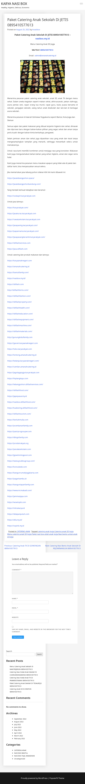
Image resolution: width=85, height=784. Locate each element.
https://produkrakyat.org (17, 443)
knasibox (36, 29)
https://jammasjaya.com (17, 496)
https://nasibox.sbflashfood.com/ (21, 402)
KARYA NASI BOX (14, 3)
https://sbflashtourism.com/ (19, 414)
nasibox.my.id (42, 38)
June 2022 (17, 727)
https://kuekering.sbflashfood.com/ (22, 408)
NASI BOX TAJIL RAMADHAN (24, 756)
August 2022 (18, 722)
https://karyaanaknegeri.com (19, 260)
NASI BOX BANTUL (21, 753)
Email (15, 608)
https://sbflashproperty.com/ (19, 302)
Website (15, 617)
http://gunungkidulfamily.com (19, 337)
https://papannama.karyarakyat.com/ (23, 231)
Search (9, 651)
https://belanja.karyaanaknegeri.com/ (23, 361)
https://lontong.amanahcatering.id (21, 355)
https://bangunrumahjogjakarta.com (22, 473)
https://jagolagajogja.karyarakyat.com (23, 372)
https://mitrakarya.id (16, 508)
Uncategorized (19, 759)
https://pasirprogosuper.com (19, 431)
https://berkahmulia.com (17, 420)
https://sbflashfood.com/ (17, 390)
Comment (16, 570)
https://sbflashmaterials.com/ (19, 331)
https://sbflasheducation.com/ (20, 313)
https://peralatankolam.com (19, 449)
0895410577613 (46, 50)
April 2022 (18, 733)
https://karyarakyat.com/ (17, 207)
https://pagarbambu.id (16, 478)
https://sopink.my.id (15, 526)
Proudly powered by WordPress (34, 778)
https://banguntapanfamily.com (20, 484)
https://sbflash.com (15, 284)
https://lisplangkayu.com (17, 378)
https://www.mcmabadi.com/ (19, 490)
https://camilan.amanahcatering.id (21, 366)
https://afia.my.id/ (14, 520)
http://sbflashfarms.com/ (17, 290)
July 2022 (17, 724)
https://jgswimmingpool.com (19, 455)
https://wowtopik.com (16, 502)
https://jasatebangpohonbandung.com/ (24, 184)
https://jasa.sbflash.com (17, 249)
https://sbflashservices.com (18, 243)
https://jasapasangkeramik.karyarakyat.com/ (26, 237)
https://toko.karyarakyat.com (19, 349)
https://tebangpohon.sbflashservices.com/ (25, 384)
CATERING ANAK (23, 531)
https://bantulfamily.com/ (18, 272)
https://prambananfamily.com (19, 425)
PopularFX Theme (56, 778)
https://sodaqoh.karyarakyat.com (21, 196)
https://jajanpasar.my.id (17, 396)
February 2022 (19, 738)
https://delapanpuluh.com (18, 514)
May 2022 (17, 730)
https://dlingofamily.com (17, 437)
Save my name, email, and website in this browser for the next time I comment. (41, 630)
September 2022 (20, 719)
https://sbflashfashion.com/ (19, 296)
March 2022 (18, 736)
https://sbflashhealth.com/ (18, 308)
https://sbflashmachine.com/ (19, 325)
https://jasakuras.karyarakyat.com (21, 213)
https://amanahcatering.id (18, 266)
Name (15, 599)
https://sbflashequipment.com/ (20, 319)
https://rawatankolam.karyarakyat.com (23, 219)
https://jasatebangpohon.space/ (20, 178)
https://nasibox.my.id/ (16, 278)
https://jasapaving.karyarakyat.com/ (22, 225)
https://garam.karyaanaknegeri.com (22, 343)
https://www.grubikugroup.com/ (21, 461)
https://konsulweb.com (17, 467)
